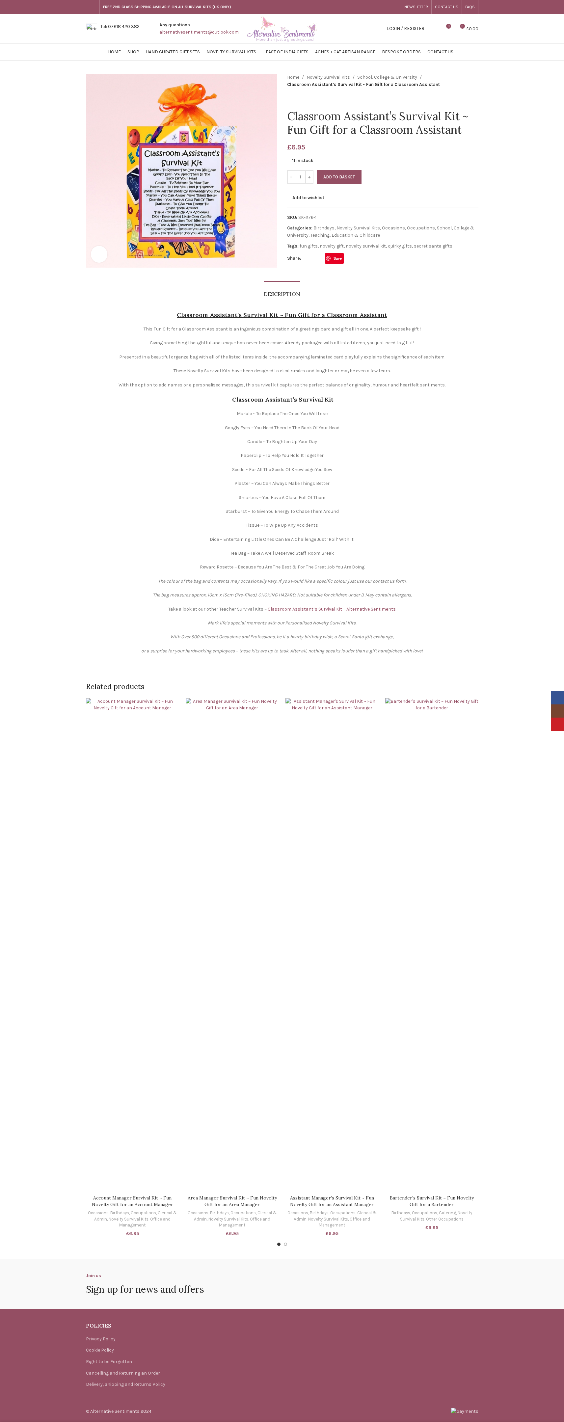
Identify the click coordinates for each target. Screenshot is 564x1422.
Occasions (393, 228)
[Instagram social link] (385, 7)
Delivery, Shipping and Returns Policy (125, 1384)
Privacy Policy (101, 1339)
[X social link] (313, 258)
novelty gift (332, 246)
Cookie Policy (100, 1350)
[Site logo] (282, 28)
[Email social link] (321, 258)
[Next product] (307, 99)
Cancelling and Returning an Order (123, 1373)
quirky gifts (400, 246)
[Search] (434, 28)
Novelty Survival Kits (328, 77)
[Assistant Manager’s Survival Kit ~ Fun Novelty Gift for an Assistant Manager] (332, 945)
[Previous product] (291, 99)
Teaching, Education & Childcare (345, 235)
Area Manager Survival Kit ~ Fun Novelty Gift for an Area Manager (232, 1201)
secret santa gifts (433, 246)
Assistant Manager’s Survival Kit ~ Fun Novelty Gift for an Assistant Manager (332, 1201)
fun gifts (309, 246)
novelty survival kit (366, 246)
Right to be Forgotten (109, 1361)
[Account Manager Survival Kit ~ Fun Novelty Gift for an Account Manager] (132, 945)
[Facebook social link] (378, 7)
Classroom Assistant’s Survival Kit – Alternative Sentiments (332, 609)
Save (338, 258)
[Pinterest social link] (393, 7)
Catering (447, 1212)
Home (293, 77)
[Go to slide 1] (279, 1244)
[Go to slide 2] (285, 1244)
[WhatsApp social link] (348, 258)
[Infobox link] (113, 28)
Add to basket (339, 176)
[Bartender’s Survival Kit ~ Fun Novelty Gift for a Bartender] (431, 945)
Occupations (421, 228)
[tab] (282, 291)
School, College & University (387, 77)
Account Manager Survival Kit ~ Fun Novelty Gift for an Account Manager (132, 1201)
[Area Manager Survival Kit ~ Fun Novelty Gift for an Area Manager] (232, 945)
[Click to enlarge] (99, 254)
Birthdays (324, 228)
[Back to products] (299, 99)
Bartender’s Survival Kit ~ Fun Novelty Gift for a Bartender (432, 1201)
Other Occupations (445, 1219)
